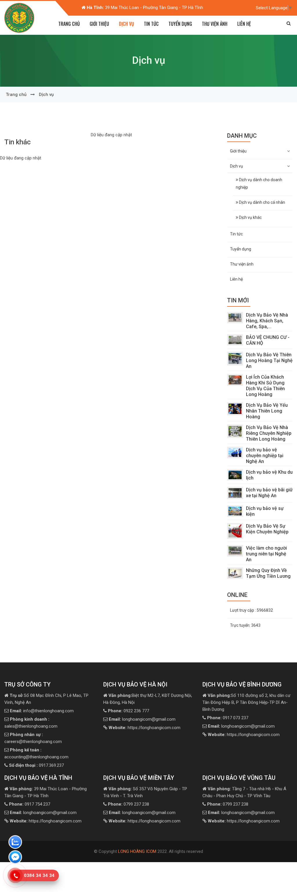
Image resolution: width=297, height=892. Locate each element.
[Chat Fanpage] (15, 858)
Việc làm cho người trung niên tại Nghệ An (266, 553)
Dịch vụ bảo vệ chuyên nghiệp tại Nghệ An (264, 455)
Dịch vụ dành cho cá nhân (261, 202)
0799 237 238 (128, 804)
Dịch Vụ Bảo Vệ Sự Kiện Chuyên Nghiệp (267, 529)
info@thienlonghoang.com (42, 710)
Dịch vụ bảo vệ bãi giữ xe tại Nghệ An (269, 492)
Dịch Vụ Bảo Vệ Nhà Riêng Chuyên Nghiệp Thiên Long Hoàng (268, 433)
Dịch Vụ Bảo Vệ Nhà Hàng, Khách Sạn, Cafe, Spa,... (267, 320)
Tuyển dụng (180, 23)
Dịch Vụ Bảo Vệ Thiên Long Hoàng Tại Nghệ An (269, 360)
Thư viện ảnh (214, 23)
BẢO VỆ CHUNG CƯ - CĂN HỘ (267, 340)
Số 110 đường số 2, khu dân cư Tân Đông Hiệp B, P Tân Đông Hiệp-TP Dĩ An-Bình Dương (246, 702)
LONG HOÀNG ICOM (137, 851)
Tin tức (151, 23)
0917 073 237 (227, 717)
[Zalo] (15, 843)
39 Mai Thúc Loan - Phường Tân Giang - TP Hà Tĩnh (145, 7)
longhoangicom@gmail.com (142, 719)
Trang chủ (69, 23)
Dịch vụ (46, 94)
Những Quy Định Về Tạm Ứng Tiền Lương (268, 573)
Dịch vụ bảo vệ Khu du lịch (269, 475)
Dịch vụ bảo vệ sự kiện (265, 511)
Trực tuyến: (245, 625)
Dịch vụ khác (250, 217)
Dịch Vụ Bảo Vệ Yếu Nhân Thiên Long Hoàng (267, 410)
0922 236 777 (128, 710)
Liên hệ (244, 23)
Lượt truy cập (251, 610)
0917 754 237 (29, 804)
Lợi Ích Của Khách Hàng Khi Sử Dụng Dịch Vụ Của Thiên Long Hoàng (265, 385)
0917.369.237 (36, 765)
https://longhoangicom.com (144, 727)
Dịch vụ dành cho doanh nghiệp (259, 183)
